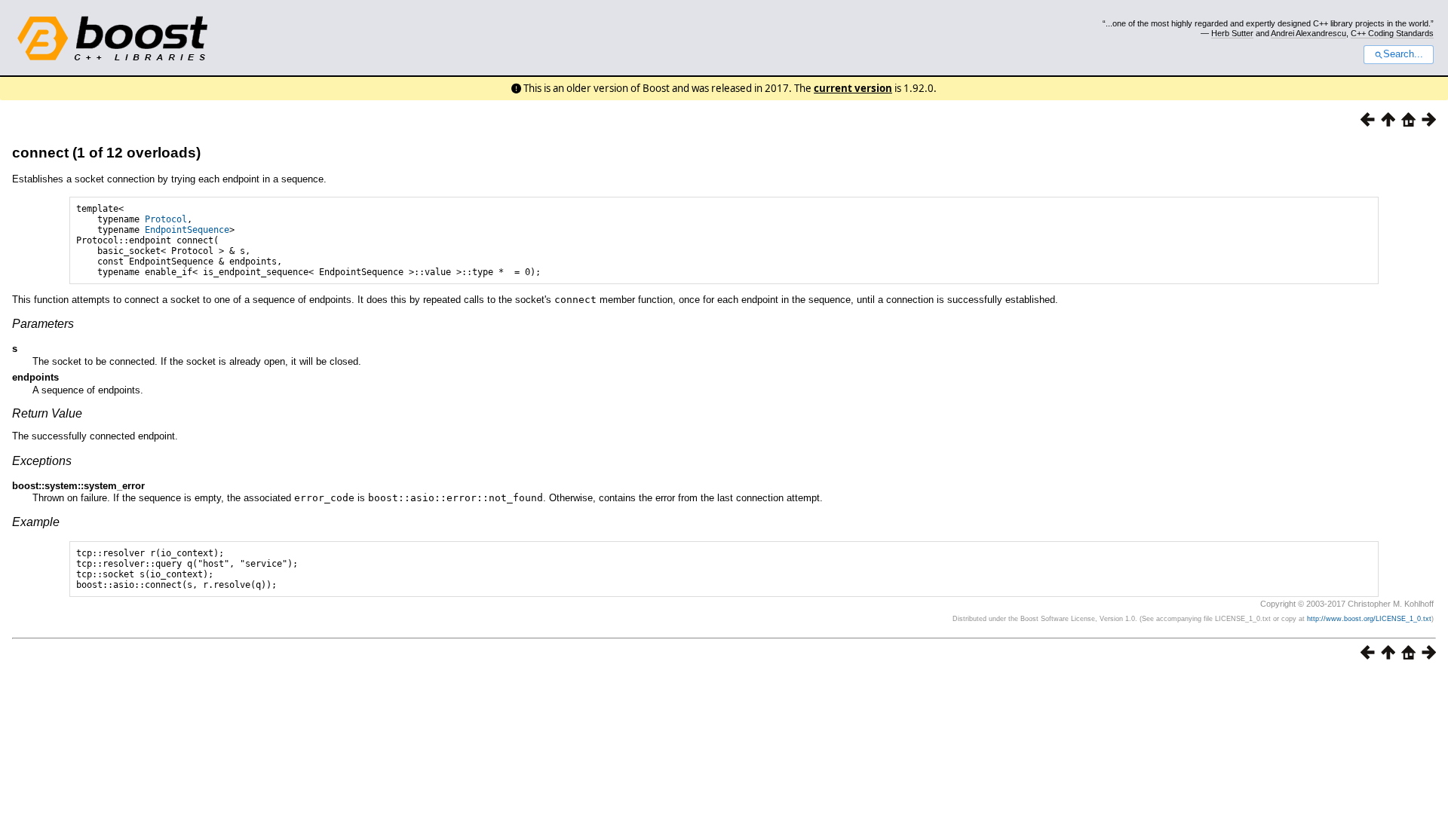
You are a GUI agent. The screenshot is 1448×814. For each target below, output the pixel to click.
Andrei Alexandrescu (1308, 33)
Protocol (166, 219)
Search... (1403, 54)
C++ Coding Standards (1392, 33)
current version (853, 88)
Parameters (43, 323)
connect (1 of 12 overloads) (106, 153)
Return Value (47, 413)
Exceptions (42, 460)
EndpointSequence (187, 230)
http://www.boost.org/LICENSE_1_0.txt (1369, 619)
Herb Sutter (1232, 33)
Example (36, 522)
